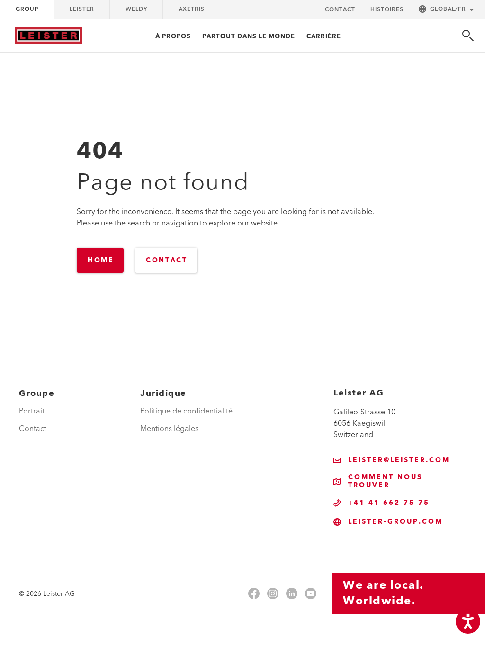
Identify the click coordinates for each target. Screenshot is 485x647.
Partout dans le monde (248, 36)
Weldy (136, 9)
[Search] (468, 35)
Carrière (323, 36)
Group (27, 9)
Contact (340, 10)
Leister (82, 9)
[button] (446, 10)
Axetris (192, 9)
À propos (173, 36)
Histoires (387, 10)
